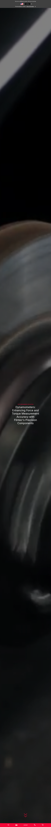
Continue (27, 3)
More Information (30, 6)
